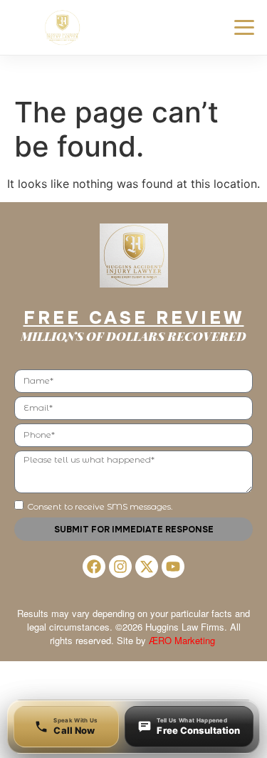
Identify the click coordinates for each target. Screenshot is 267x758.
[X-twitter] (146, 566)
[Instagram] (120, 566)
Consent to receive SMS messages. (100, 506)
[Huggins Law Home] (64, 27)
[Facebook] (94, 566)
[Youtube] (173, 566)
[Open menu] (244, 27)
